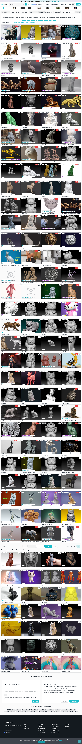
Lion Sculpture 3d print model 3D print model (8, 585)
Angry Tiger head (44, 230)
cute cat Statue (24, 230)
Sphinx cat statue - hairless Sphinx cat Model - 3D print (10, 265)
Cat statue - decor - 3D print (26, 299)
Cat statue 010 (44, 437)
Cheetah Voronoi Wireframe (6, 161)
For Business (40, 724)
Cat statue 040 (3, 472)
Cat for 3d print (44, 619)
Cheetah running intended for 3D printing (48, 75)
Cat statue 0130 (64, 334)
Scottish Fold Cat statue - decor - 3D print (48, 299)
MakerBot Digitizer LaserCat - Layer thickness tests (9, 619)
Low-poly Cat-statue (15, 22)
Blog (25, 724)
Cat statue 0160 (24, 317)
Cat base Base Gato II (65, 196)
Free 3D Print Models (42, 732)
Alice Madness (24, 455)
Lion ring (63, 40)
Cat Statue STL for (4, 455)
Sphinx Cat (3, 351)
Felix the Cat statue (25, 144)
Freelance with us (55, 728)
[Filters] (63, 12)
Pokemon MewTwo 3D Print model (67, 282)
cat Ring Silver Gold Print (46, 455)
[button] (23, 4)
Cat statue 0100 (24, 213)
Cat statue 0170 (44, 472)
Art (36, 20)
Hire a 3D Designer (41, 728)
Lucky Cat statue (44, 92)
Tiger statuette (64, 455)
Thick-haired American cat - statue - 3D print (29, 40)
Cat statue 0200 (64, 161)
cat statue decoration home (46, 265)
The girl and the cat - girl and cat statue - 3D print (29, 282)
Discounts (40, 734)
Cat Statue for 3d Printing (66, 299)
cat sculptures (44, 351)
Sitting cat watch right (5, 541)
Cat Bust (23, 654)
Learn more (60, 740)
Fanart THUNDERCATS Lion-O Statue (7, 368)
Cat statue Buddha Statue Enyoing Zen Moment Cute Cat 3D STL (11, 230)
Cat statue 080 (44, 386)
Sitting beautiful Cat (45, 489)
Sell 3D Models (54, 722)
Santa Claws (64, 585)
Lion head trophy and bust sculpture (68, 472)
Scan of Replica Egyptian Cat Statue (7, 602)
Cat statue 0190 (64, 230)
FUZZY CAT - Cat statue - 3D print (27, 92)
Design (50, 20)
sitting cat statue (4, 567)
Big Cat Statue (44, 144)
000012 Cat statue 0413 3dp (5, 248)
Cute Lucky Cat (64, 602)
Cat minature (3, 654)
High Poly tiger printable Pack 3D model (48, 161)
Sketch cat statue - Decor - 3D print (7, 524)
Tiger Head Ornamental (65, 248)
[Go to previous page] (32, 546)
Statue (28, 20)
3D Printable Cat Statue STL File (6, 213)
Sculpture (33, 20)
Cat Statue (24, 20)
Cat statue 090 (24, 368)
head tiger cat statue (65, 75)
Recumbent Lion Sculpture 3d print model (69, 420)
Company (25, 722)
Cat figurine (43, 196)
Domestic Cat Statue (25, 196)
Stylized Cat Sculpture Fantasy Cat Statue (48, 213)
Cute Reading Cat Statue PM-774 (47, 127)
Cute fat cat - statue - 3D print (66, 524)
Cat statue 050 (44, 334)
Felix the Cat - (64, 368)
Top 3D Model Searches (56, 730)
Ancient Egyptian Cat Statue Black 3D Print (69, 179)
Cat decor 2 (63, 619)
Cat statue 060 (24, 489)
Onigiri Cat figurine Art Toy (5, 671)
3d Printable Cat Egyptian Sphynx (27, 437)
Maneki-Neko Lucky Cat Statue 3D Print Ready (49, 368)
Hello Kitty (63, 317)
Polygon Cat (64, 654)
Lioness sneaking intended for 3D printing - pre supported (31, 541)
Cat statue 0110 (64, 265)
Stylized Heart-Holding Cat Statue (6, 144)
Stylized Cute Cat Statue (46, 40)
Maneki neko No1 (24, 524)
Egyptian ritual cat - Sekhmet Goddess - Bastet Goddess (51, 179)
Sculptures (40, 20)
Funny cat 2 (23, 636)
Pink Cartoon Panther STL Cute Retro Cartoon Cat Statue (10, 299)
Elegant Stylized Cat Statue (66, 58)
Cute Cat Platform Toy (45, 541)
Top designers (68, 724)
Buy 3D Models (40, 722)
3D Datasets (40, 726)
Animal (54, 20)
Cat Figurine (64, 636)
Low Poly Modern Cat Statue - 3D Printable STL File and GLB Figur (52, 567)
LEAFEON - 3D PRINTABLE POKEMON (47, 524)
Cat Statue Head (4, 75)
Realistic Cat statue (25, 265)
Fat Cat (23, 403)
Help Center (26, 728)
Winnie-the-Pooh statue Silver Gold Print (8, 489)
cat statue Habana (24, 161)
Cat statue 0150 (3, 403)
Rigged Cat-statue (25, 22)
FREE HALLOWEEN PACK (25, 671)
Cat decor (23, 619)
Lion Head (43, 654)
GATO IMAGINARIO (4, 636)
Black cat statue (44, 58)
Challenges (67, 726)
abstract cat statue (4, 127)
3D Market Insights (55, 726)
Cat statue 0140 (24, 351)
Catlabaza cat (24, 585)
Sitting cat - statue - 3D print (6, 282)
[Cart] (70, 4)
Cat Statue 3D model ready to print (27, 179)
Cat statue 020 (64, 351)
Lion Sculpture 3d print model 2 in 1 (7, 58)
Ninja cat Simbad (44, 602)
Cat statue (63, 489)
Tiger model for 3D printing (66, 567)
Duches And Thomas (4, 179)
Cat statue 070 (64, 386)
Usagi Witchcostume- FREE (66, 671)
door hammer (24, 567)
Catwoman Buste (44, 403)
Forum (66, 728)
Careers (25, 726)
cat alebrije (23, 602)
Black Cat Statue (4, 40)
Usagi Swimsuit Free (45, 671)
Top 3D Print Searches (56, 732)
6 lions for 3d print (4, 92)
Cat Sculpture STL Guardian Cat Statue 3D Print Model (70, 437)
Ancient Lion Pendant (65, 403)
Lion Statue (64, 541)
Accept (41, 742)
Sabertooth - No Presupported (6, 420)
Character (46, 20)
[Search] (26, 4)
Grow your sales (55, 724)
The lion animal (4, 437)
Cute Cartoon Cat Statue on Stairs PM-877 (68, 144)
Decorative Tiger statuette (5, 334)
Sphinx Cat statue (24, 127)
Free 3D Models (41, 730)
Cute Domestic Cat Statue (5, 196)
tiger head (43, 282)
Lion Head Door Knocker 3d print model (48, 248)
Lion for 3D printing (65, 127)
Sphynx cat (23, 75)
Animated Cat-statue (33, 22)
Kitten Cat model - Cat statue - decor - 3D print (29, 472)
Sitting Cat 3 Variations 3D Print (27, 248)
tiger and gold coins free (46, 585)
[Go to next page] (48, 546)
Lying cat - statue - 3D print (26, 334)
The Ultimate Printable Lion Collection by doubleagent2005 (71, 213)
